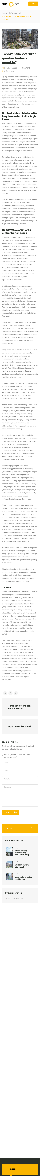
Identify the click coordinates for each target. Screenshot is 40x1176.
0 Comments (9, 71)
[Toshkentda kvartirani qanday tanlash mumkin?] (5, 693)
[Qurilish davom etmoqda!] (9, 864)
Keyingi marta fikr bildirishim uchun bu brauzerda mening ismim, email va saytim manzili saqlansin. (19, 756)
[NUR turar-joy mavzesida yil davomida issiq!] (9, 851)
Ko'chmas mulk (15, 13)
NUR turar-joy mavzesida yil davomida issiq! (22, 852)
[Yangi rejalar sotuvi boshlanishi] (9, 876)
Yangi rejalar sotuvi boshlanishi (24, 878)
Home (4, 13)
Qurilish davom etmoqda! (22, 866)
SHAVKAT (26, 68)
